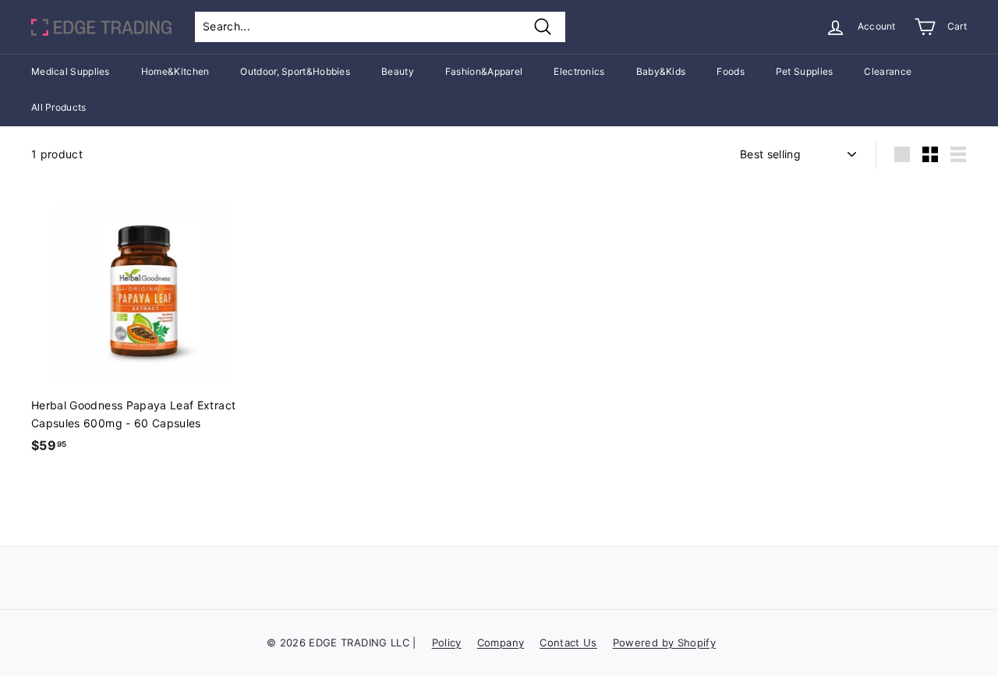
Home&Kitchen (175, 71)
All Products (59, 107)
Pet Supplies (804, 71)
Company (500, 642)
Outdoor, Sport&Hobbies (295, 71)
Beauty (397, 71)
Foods (731, 71)
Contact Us (568, 642)
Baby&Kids (661, 71)
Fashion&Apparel (484, 71)
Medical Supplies (70, 71)
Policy (447, 642)
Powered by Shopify (664, 642)
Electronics (579, 71)
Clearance (887, 71)
